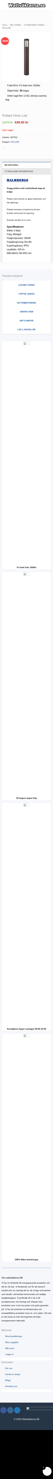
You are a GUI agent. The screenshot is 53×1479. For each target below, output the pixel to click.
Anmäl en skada (12, 1374)
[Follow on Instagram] (10, 1410)
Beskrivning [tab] (11, 165)
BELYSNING (15, 25)
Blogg (7, 1380)
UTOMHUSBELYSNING (34, 25)
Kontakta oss (11, 1386)
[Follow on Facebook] (3, 1410)
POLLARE (6, 28)
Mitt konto (9, 1348)
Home (4, 25)
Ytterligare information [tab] (19, 171)
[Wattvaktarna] (27, 5)
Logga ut (9, 1354)
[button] (4, 5)
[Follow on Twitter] (17, 1410)
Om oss (8, 1368)
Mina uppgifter (12, 1342)
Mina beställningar (13, 1336)
